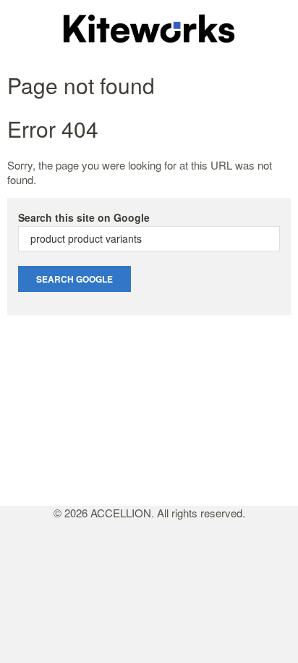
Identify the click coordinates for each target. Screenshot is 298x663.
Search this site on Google (84, 217)
